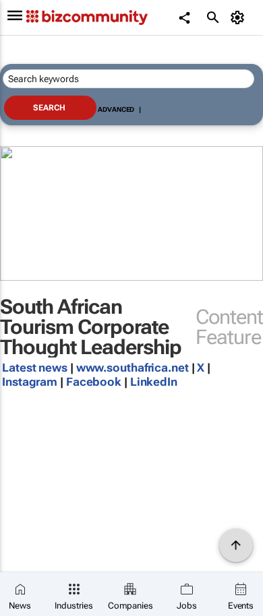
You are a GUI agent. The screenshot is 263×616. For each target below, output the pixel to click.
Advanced (116, 109)
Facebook (93, 381)
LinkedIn (153, 381)
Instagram (31, 381)
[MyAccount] (239, 17)
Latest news (34, 367)
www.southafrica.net (132, 367)
